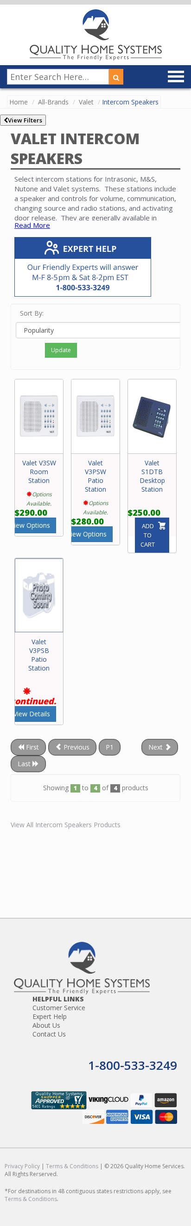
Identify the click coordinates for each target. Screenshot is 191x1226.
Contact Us (49, 1034)
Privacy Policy (22, 1166)
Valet (86, 102)
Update (61, 350)
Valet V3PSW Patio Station (95, 476)
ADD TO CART (147, 535)
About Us (46, 1025)
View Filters (25, 120)
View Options (30, 525)
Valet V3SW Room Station (39, 471)
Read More (32, 225)
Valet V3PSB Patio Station (39, 654)
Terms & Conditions (72, 1166)
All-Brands (53, 102)
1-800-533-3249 (132, 1065)
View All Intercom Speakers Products (66, 824)
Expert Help (49, 1016)
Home (18, 102)
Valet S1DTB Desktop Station (152, 476)
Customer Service (58, 1007)
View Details (31, 713)
